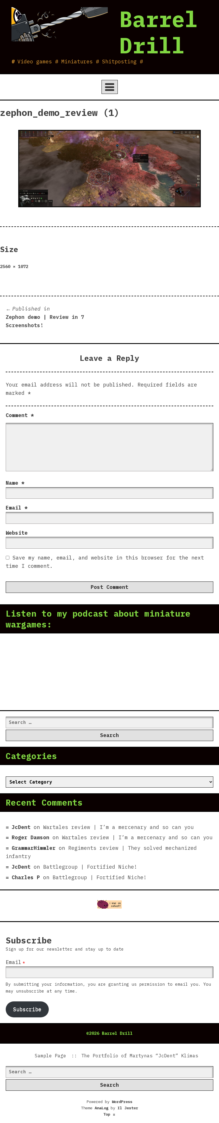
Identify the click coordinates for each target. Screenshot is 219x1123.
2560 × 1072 (14, 266)
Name (15, 483)
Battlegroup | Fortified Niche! (90, 867)
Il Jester (127, 1107)
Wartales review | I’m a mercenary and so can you (118, 827)
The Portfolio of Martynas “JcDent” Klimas (139, 1055)
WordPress (122, 1101)
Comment (20, 415)
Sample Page (50, 1055)
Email (17, 507)
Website (17, 533)
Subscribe (27, 1009)
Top (109, 1114)
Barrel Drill (158, 32)
